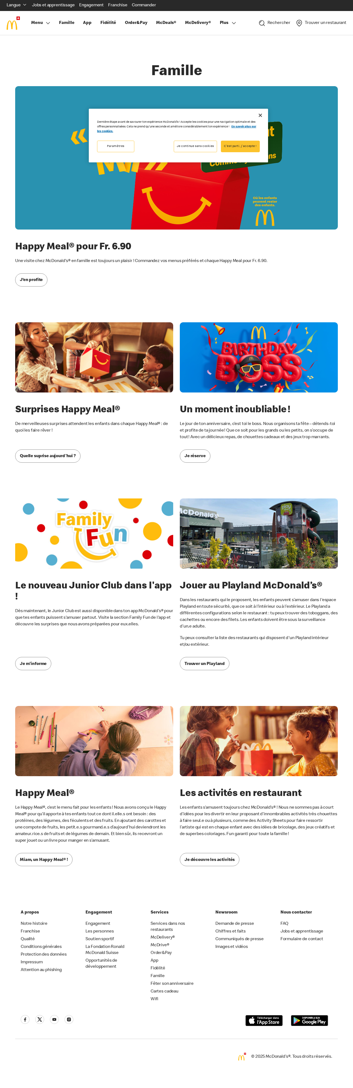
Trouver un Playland (204, 664)
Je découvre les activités (209, 860)
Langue (14, 5)
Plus (224, 23)
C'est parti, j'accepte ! (240, 146)
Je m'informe (33, 664)
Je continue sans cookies (195, 146)
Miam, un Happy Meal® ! (44, 860)
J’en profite (31, 280)
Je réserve (195, 456)
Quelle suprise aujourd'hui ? (48, 456)
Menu (36, 23)
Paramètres (115, 146)
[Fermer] (260, 115)
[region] (178, 135)
